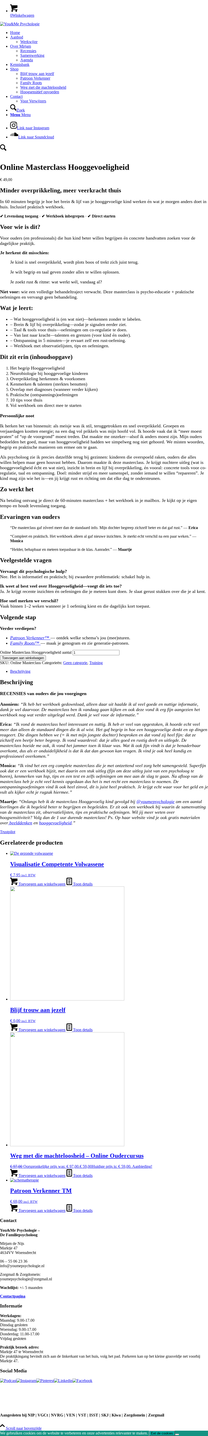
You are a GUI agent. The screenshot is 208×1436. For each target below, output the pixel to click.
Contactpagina (12, 1296)
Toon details (82, 884)
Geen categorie (75, 663)
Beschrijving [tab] (20, 671)
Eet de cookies (162, 1433)
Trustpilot (7, 832)
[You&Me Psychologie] (20, 24)
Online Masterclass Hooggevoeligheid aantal (36, 652)
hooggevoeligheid (55, 822)
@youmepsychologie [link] (155, 801)
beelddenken (20, 822)
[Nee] (177, 1434)
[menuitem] (109, 32)
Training (96, 663)
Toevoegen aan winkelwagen (23, 658)
